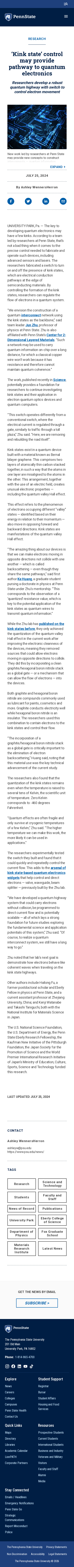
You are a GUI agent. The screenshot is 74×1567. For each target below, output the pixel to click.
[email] (63, 202)
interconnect (31, 315)
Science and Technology (52, 1184)
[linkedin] (45, 202)
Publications (52, 1209)
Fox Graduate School (52, 1233)
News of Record (21, 1209)
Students (21, 1197)
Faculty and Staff (52, 1197)
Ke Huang (24, 579)
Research (37, 39)
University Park (21, 1220)
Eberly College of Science (52, 1220)
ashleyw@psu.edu (19, 1148)
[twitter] (28, 202)
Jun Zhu (31, 325)
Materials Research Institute (21, 1248)
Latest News (52, 1248)
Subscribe (35, 1303)
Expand (56, 167)
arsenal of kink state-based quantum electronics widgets (36, 873)
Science (59, 380)
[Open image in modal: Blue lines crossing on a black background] (37, 127)
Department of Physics (21, 1233)
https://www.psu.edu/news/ (25, 1152)
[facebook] (10, 202)
